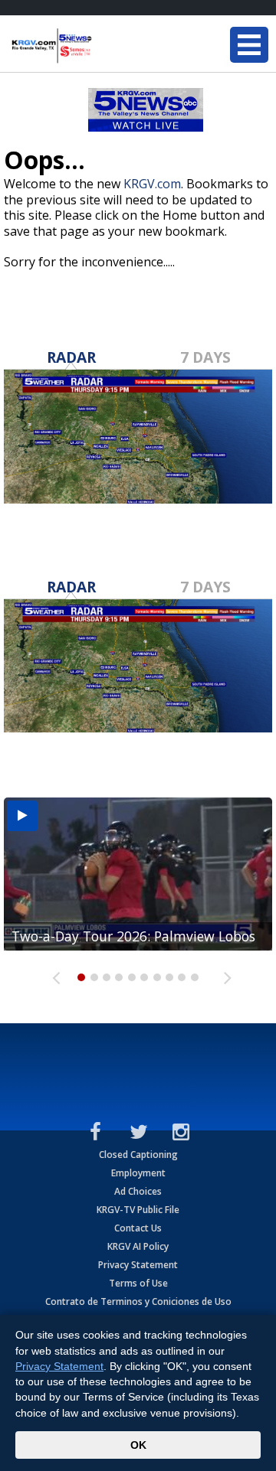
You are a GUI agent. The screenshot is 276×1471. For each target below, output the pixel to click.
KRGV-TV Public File (138, 1209)
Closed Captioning (138, 1154)
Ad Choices (138, 1191)
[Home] (103, 46)
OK (138, 1445)
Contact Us (138, 1228)
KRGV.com (152, 183)
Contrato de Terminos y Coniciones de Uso (138, 1301)
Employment (138, 1172)
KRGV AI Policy (138, 1246)
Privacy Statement (138, 1264)
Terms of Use (138, 1283)
